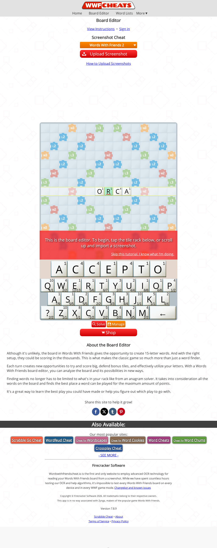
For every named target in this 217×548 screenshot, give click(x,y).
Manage (118, 324)
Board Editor (99, 13)
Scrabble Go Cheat (27, 440)
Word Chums (189, 440)
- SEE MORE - (108, 455)
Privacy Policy (120, 521)
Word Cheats (159, 440)
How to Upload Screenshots (108, 63)
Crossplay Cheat (108, 448)
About (119, 516)
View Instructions (101, 29)
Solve (101, 324)
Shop (111, 332)
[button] (108, 13)
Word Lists (124, 13)
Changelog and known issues (132, 488)
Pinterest (121, 411)
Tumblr (113, 411)
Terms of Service (99, 521)
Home (77, 13)
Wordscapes (91, 440)
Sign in (124, 29)
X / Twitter (104, 411)
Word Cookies (127, 440)
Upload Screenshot (108, 54)
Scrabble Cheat (103, 516)
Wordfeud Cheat (59, 440)
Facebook (96, 411)
